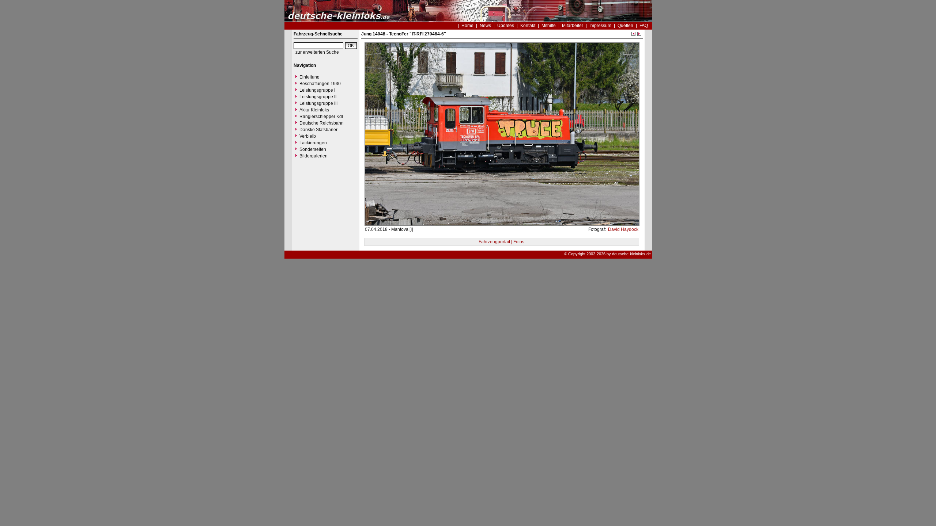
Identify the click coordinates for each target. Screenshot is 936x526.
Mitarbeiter (572, 25)
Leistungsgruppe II (317, 96)
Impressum (600, 25)
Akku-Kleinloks (314, 110)
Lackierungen (313, 142)
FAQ (643, 25)
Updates (505, 25)
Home (467, 25)
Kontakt (527, 25)
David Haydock (622, 229)
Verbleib (307, 136)
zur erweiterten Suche (317, 52)
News (485, 25)
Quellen (625, 25)
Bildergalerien (313, 156)
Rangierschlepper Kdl (321, 116)
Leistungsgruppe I (317, 90)
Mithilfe (548, 25)
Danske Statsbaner (318, 129)
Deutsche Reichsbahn (321, 123)
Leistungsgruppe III (318, 103)
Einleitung (309, 77)
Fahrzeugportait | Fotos (501, 241)
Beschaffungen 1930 (320, 83)
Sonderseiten (312, 149)
